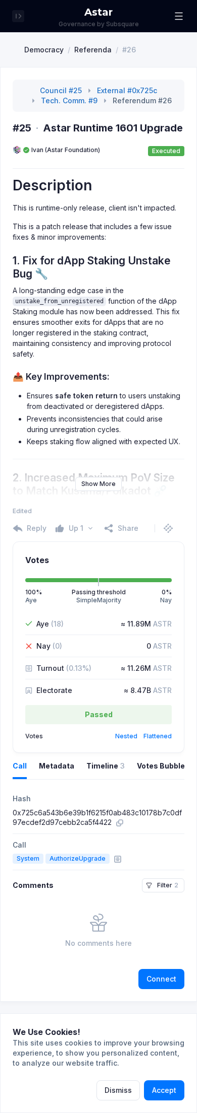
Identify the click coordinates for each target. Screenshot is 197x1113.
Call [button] (20, 765)
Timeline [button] (105, 765)
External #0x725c (127, 90)
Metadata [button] (56, 765)
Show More (98, 484)
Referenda (93, 49)
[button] (179, 16)
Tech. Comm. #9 (69, 100)
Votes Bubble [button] (161, 765)
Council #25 (61, 90)
